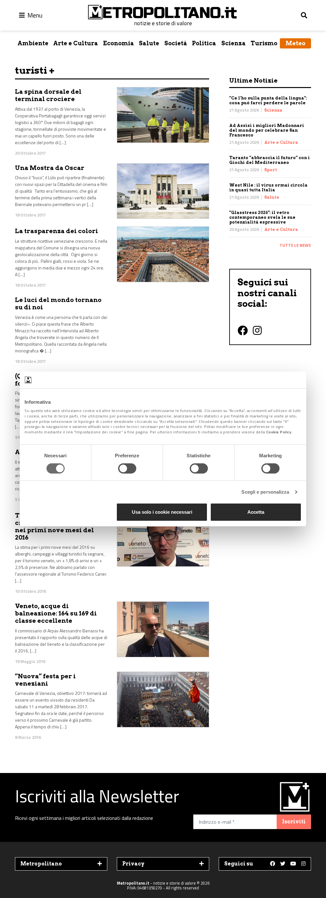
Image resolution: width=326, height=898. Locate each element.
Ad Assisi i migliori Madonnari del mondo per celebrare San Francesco (266, 130)
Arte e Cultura (75, 43)
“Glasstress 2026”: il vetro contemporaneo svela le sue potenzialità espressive (262, 217)
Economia (118, 43)
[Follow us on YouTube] (293, 864)
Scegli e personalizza (265, 492)
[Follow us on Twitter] (282, 864)
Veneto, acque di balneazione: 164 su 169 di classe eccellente (56, 613)
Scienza (233, 43)
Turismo (264, 43)
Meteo (295, 43)
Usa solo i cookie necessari (162, 512)
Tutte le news (295, 245)
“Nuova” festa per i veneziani (45, 680)
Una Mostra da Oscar (49, 168)
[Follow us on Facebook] (272, 864)
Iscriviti (294, 822)
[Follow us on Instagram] (303, 864)
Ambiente (33, 43)
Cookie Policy (279, 432)
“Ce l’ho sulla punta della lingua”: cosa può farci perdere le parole (268, 100)
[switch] (127, 468)
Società (175, 43)
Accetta (255, 512)
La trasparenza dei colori (56, 231)
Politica (204, 43)
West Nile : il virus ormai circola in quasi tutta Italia (268, 187)
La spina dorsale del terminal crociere (48, 95)
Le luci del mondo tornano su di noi (58, 303)
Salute (149, 43)
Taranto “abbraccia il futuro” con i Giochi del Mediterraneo (269, 160)
